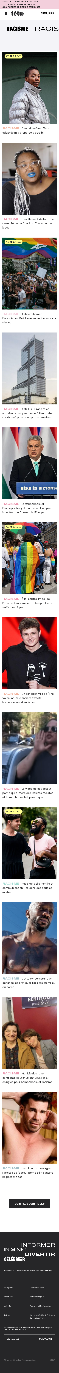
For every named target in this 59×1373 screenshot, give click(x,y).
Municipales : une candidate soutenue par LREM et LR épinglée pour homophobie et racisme (27, 1078)
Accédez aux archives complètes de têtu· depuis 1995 (21, 5)
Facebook (8, 1296)
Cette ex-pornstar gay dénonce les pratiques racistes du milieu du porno (28, 983)
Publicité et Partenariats (40, 1306)
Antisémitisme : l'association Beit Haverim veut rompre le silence (29, 318)
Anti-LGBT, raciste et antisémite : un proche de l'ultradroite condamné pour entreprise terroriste (27, 413)
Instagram (8, 1287)
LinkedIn (7, 1306)
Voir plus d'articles (29, 1204)
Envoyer (45, 1339)
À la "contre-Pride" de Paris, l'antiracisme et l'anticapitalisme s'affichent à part (27, 603)
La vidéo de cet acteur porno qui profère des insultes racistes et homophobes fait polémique (27, 793)
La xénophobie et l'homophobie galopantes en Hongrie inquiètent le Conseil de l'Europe (26, 508)
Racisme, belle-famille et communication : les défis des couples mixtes (27, 888)
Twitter (7, 1315)
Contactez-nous (37, 1287)
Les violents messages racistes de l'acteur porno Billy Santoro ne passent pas (27, 1173)
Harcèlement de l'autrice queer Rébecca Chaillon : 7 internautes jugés (28, 223)
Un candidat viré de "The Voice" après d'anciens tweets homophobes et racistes (28, 698)
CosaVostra (29, 1360)
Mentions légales (37, 1296)
